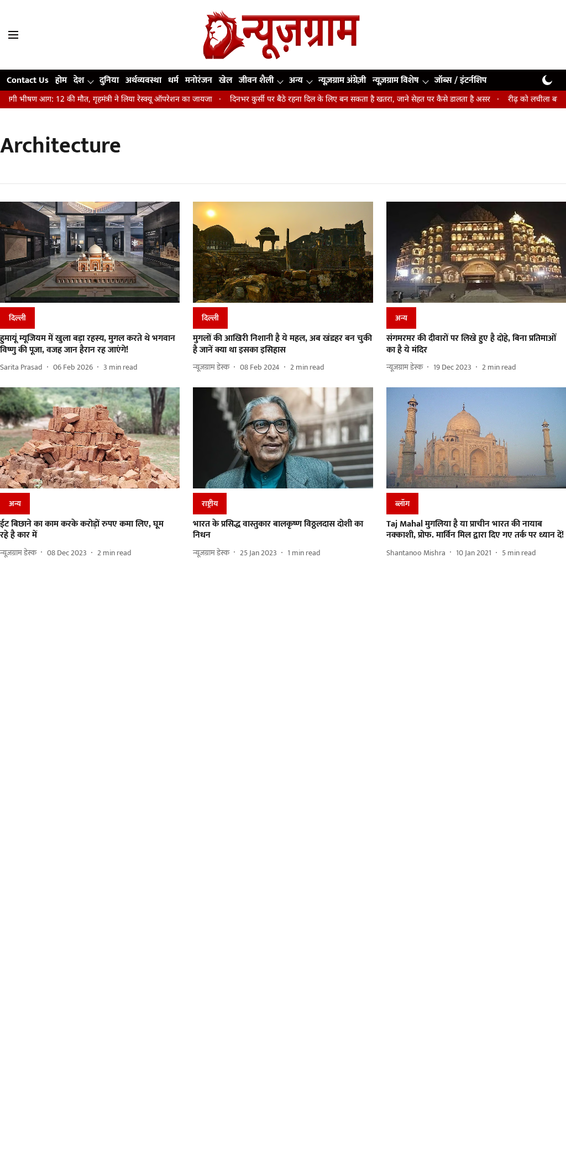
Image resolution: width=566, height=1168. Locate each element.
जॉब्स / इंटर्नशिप (460, 80)
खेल (225, 80)
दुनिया (109, 80)
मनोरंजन (198, 80)
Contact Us (28, 80)
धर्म (173, 80)
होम (61, 80)
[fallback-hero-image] (90, 252)
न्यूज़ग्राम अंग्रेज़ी (342, 80)
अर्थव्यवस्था (143, 80)
